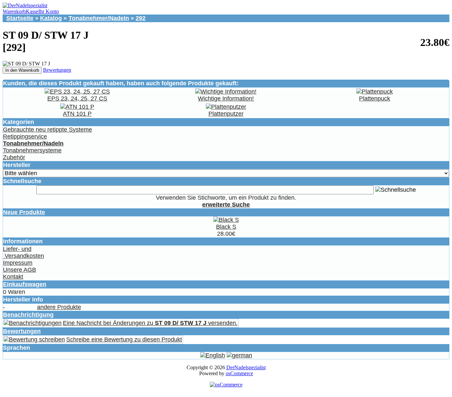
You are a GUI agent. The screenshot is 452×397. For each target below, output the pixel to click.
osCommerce (239, 373)
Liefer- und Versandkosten (23, 252)
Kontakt (13, 276)
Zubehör (14, 157)
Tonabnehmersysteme (32, 150)
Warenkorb (14, 11)
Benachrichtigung (28, 314)
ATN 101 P (77, 113)
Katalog (51, 18)
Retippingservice (25, 136)
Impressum (17, 262)
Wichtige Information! (226, 98)
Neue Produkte (24, 212)
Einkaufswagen (24, 284)
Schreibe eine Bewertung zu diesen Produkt (124, 339)
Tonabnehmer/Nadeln (98, 18)
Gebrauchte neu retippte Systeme (47, 129)
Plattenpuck (374, 98)
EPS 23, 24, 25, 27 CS (77, 98)
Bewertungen (57, 70)
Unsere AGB (19, 269)
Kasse (32, 11)
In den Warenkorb (22, 70)
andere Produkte (59, 307)
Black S (226, 226)
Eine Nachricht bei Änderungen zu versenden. (150, 323)
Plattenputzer (226, 113)
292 (141, 18)
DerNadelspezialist (246, 367)
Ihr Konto (48, 11)
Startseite (19, 18)
